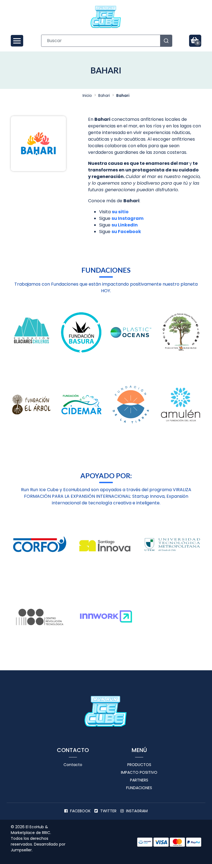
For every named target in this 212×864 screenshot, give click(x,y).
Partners (139, 780)
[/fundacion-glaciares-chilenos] (31, 332)
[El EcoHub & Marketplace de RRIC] (106, 17)
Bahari (104, 95)
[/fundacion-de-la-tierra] (131, 404)
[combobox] (106, 41)
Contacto (72, 764)
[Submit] (166, 41)
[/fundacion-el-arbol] (31, 404)
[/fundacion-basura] (81, 332)
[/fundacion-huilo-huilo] (180, 332)
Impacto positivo (139, 772)
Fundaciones (139, 788)
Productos (139, 764)
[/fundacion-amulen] (180, 404)
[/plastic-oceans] (131, 332)
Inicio (87, 95)
